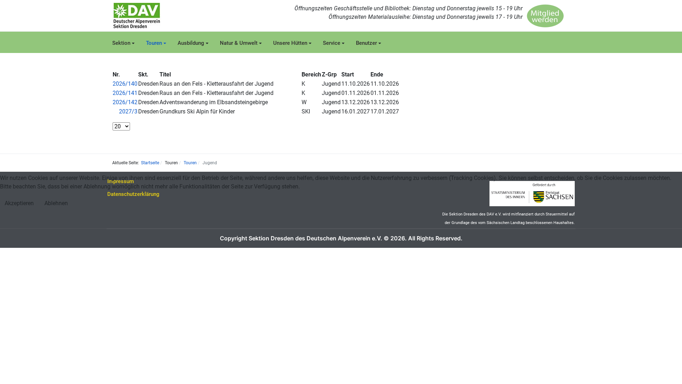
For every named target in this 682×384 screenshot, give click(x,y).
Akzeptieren (19, 203)
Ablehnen (56, 203)
